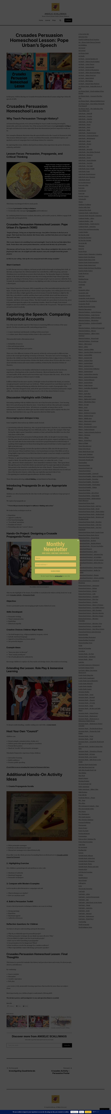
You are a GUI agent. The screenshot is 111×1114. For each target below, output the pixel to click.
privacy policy (58, 576)
